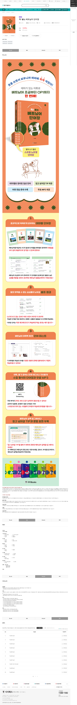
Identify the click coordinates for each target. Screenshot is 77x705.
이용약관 (8, 687)
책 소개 (10, 50)
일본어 (10, 1)
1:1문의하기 (73, 3)
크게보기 (6, 35)
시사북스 (5, 1)
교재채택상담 (34, 687)
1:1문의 (21, 687)
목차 (27, 50)
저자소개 (43, 50)
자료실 (35, 9)
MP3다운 (65, 635)
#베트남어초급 (10, 41)
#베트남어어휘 (5, 43)
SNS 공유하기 (36, 35)
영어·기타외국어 (26, 1)
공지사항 (39, 9)
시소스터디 (39, 1)
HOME (3, 12)
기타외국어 (11, 9)
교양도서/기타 (17, 9)
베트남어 (12, 12)
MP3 (60, 50)
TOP (74, 32)
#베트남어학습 (5, 41)
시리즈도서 (65, 9)
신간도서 (52, 9)
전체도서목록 (46, 9)
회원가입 (58, 1)
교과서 (33, 1)
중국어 (15, 1)
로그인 (52, 1)
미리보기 (12, 35)
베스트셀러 (59, 9)
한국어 (20, 1)
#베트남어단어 (10, 43)
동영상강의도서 (29, 9)
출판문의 (28, 687)
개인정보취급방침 (15, 687)
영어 (7, 9)
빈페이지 (44, 1)
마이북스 (64, 1)
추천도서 (23, 9)
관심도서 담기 (25, 35)
